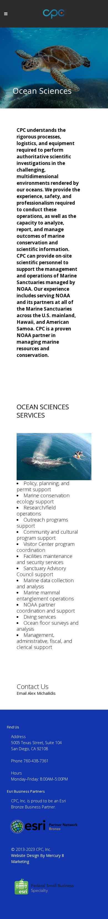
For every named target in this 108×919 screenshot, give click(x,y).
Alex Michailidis (42, 693)
